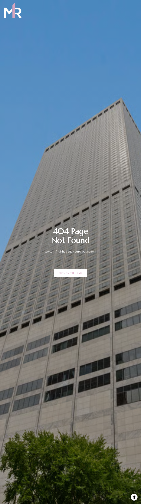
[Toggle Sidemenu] (133, 10)
